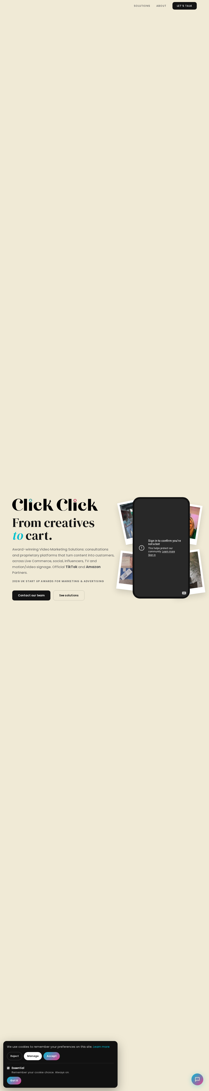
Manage (33, 1056)
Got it (14, 1080)
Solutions (142, 6)
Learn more (101, 1047)
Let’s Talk (184, 6)
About (161, 6)
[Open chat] (197, 1079)
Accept (52, 1056)
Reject (14, 1056)
